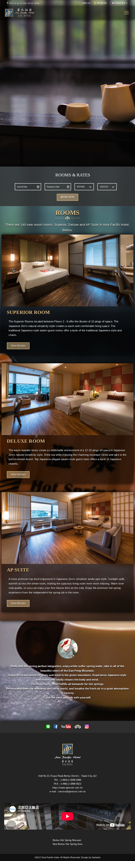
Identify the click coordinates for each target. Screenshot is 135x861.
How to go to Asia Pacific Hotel (23, 3)
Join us (86, 3)
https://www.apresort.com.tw (67, 787)
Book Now (67, 197)
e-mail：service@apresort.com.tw (67, 791)
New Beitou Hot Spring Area (67, 844)
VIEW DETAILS (18, 346)
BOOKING (101, 3)
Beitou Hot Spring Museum (67, 840)
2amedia (96, 857)
